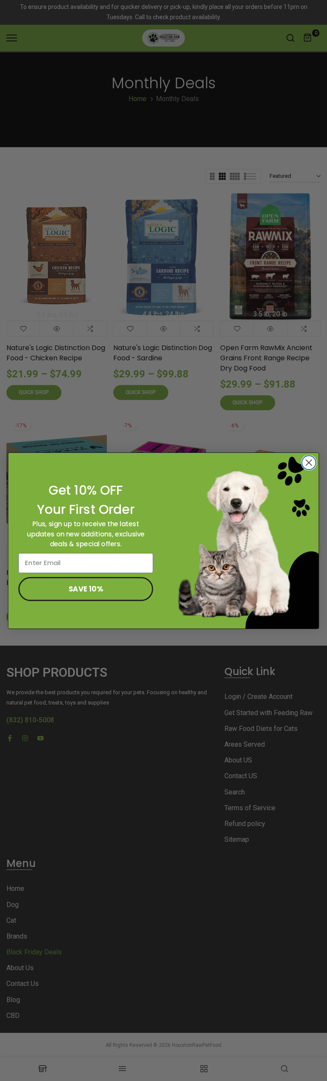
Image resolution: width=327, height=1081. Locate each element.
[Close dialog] (309, 462)
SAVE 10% (86, 588)
